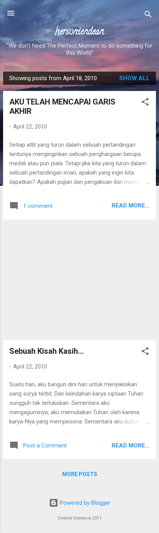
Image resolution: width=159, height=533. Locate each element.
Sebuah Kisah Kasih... (46, 351)
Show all (134, 78)
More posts (79, 474)
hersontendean (79, 32)
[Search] (148, 15)
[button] (145, 103)
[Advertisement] (79, 280)
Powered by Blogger (84, 502)
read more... (131, 205)
